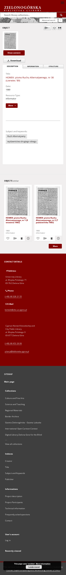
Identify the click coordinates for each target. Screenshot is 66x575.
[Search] (61, 14)
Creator (8, 461)
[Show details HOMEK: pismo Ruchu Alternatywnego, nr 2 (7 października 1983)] (58, 238)
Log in (8, 540)
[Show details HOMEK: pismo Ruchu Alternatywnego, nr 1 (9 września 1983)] (28, 238)
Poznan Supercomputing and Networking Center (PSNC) (33, 570)
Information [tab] (33, 66)
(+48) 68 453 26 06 (13, 343)
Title (7, 467)
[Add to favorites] (54, 28)
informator (11, 98)
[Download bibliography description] (14, 238)
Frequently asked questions (17, 514)
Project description (13, 496)
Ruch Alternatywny (16, 136)
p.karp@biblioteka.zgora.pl (17, 351)
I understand (34, 567)
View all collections (13, 444)
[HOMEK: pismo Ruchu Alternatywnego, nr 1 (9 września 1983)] (18, 201)
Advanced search (48, 20)
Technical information (15, 508)
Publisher (9, 479)
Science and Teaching (15, 404)
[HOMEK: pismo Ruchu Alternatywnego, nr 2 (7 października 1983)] (48, 201)
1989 (8, 89)
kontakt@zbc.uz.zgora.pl (16, 309)
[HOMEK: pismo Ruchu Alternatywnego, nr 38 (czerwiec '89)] (10, 40)
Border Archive (12, 416)
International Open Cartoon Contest (21, 428)
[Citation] (60, 28)
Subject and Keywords (15, 473)
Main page (9, 381)
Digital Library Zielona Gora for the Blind (23, 434)
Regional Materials (13, 410)
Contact (8, 520)
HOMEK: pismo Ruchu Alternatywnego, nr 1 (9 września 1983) (17, 220)
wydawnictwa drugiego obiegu (21, 141)
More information (43, 564)
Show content (14, 52)
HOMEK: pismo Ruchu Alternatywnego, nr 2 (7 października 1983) (47, 220)
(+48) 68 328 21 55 (13, 296)
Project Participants (14, 502)
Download (15, 60)
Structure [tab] (53, 66)
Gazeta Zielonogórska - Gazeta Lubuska (23, 422)
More (55, 246)
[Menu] (62, 2)
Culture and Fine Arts (14, 398)
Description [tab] (12, 66)
